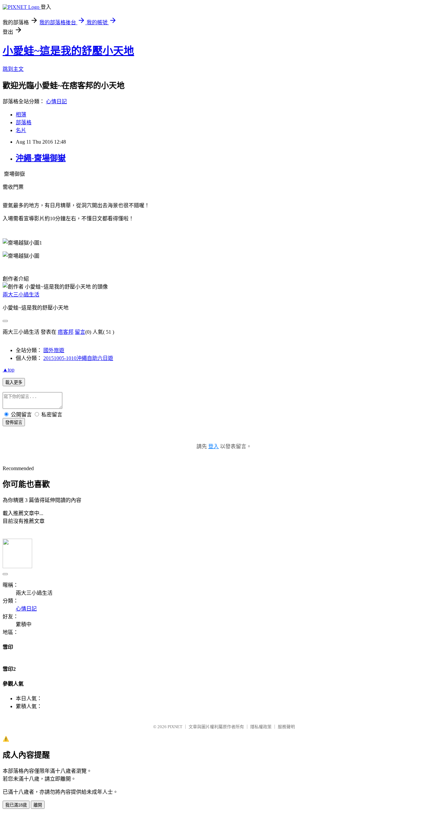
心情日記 (56, 101)
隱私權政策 (261, 726)
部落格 (23, 122)
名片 (21, 130)
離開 (37, 805)
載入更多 (13, 382)
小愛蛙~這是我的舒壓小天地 (68, 51)
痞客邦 (65, 332)
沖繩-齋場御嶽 (41, 158)
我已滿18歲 (16, 805)
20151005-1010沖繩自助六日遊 (78, 358)
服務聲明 (286, 726)
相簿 (21, 114)
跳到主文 (13, 69)
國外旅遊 (53, 350)
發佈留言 (13, 422)
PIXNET (175, 726)
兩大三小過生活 (21, 294)
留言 (80, 332)
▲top (8, 369)
